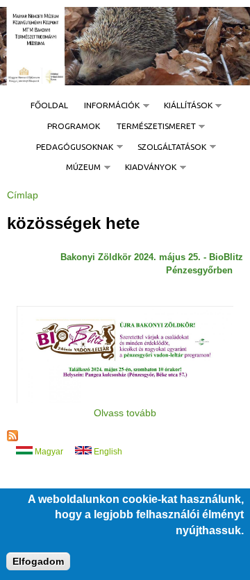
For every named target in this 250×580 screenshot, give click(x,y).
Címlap (22, 195)
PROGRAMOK (73, 125)
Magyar (48, 452)
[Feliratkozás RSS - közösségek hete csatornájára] (12, 437)
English (107, 452)
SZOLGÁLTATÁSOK (167, 147)
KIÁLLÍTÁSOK (184, 105)
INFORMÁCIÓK (108, 105)
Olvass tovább (125, 412)
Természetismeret (152, 126)
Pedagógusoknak (71, 147)
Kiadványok (146, 167)
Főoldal (49, 105)
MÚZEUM (79, 167)
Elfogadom (38, 561)
